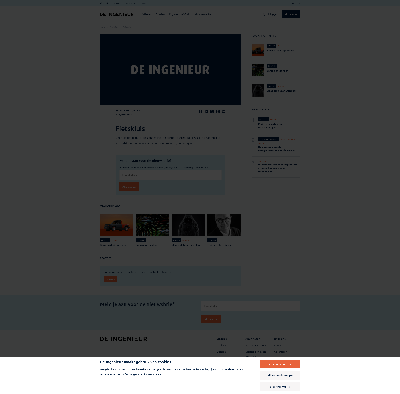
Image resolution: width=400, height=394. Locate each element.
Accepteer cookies (280, 364)
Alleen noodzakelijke (280, 375)
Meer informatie (280, 386)
